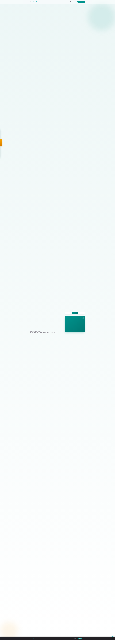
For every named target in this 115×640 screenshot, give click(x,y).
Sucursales (56, 1)
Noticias (61, 1)
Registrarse (82, 1)
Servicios (40, 1)
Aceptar (80, 638)
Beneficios (51, 1)
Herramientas (46, 1)
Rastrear (75, 326)
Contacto (65, 1)
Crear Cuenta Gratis (35, 327)
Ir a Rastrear (46, 327)
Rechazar (75, 638)
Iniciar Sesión (73, 1)
